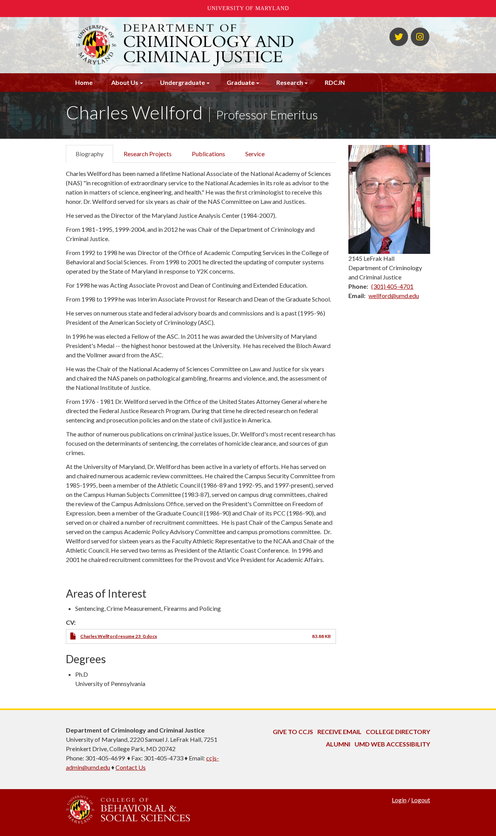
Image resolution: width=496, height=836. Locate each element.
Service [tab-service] (255, 153)
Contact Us (130, 767)
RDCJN (335, 82)
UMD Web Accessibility (392, 744)
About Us (124, 82)
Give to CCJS (293, 731)
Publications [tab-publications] (208, 153)
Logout (420, 799)
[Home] (185, 45)
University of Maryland (248, 8)
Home (84, 82)
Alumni (338, 744)
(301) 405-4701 (392, 286)
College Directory (398, 731)
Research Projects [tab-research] (148, 153)
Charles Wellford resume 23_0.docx (118, 636)
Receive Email (339, 731)
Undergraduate (182, 82)
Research (289, 82)
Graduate (241, 82)
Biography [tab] (89, 153)
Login (399, 799)
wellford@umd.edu (394, 295)
